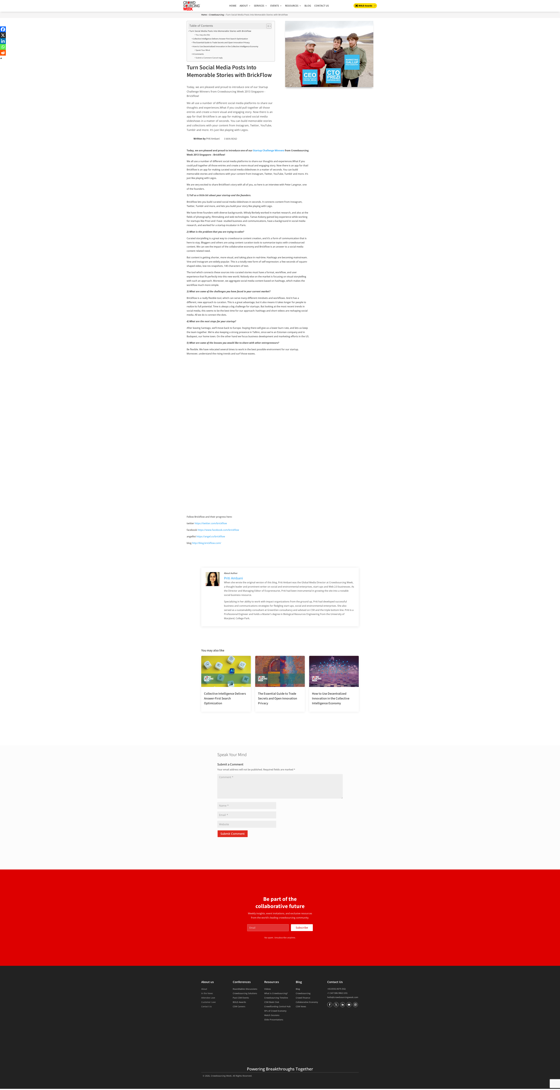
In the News (207, 993)
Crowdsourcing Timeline (276, 998)
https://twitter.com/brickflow (211, 523)
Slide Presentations (273, 1020)
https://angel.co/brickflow (210, 536)
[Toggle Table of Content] (267, 26)
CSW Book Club (271, 1002)
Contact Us (321, 5)
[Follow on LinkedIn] (342, 1004)
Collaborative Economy (307, 1002)
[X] (3, 35)
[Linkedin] (3, 41)
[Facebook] (3, 29)
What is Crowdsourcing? (276, 993)
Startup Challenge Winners (268, 150)
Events (274, 5)
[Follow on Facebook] (329, 1004)
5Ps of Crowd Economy (275, 1011)
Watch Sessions (271, 1015)
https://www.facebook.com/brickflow (218, 530)
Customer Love (208, 1002)
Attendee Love (208, 998)
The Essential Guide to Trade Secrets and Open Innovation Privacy (221, 42)
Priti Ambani (213, 139)
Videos (267, 989)
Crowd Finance (303, 998)
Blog (307, 5)
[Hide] (1, 58)
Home (232, 5)
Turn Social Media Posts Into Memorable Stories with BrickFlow (220, 31)
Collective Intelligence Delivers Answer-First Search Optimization (220, 38)
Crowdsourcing (216, 14)
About (244, 5)
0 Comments (198, 54)
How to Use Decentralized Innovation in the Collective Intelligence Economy (225, 46)
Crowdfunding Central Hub (277, 1007)
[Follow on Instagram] (355, 1004)
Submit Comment (232, 834)
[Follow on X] (336, 1004)
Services (259, 5)
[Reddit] (3, 53)
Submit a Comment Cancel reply (209, 58)
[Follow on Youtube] (348, 1004)
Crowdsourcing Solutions (245, 993)
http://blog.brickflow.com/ (206, 543)
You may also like (203, 35)
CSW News (301, 1007)
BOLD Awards (239, 1002)
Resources (291, 5)
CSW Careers (239, 1007)
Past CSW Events (241, 998)
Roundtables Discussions (245, 989)
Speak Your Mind (203, 50)
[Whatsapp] (3, 47)
